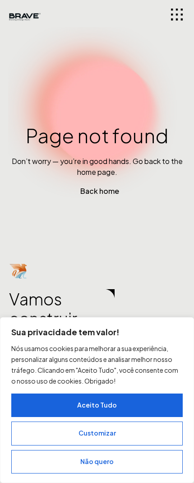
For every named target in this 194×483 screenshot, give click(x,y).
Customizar (97, 433)
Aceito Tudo (97, 405)
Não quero (97, 461)
